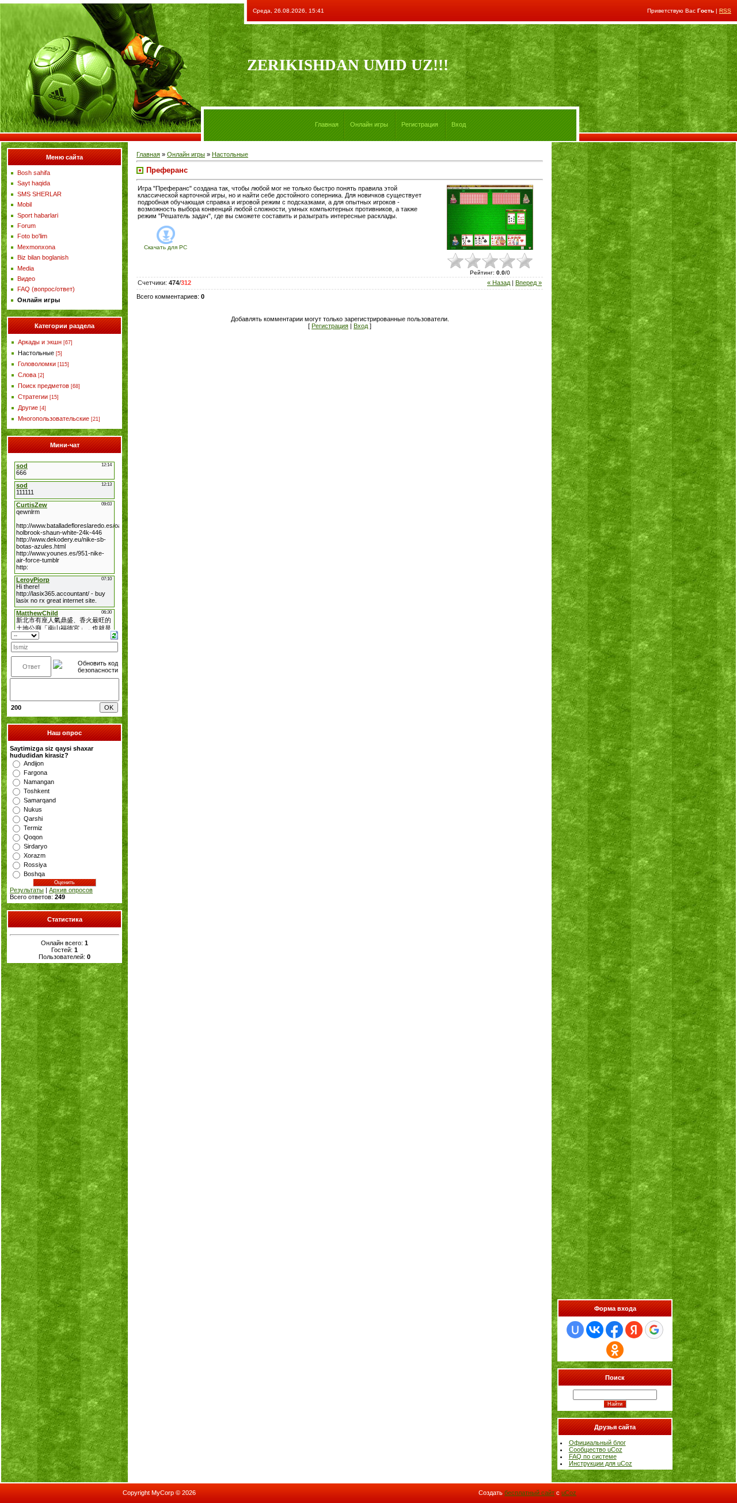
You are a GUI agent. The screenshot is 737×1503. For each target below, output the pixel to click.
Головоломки (37, 363)
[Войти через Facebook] (614, 1329)
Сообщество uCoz (595, 1449)
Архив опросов (71, 889)
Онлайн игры (369, 124)
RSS (725, 10)
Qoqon (33, 837)
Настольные (36, 352)
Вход (458, 124)
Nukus (33, 809)
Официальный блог (597, 1442)
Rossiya (35, 864)
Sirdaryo (35, 846)
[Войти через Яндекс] (634, 1329)
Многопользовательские (53, 418)
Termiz (33, 827)
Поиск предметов (43, 385)
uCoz (568, 1492)
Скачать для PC (165, 247)
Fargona (35, 772)
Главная (327, 124)
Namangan (39, 781)
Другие (28, 407)
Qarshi (33, 818)
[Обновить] (114, 634)
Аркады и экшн (40, 341)
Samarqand (40, 800)
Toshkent (37, 790)
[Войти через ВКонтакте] (594, 1329)
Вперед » (528, 282)
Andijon (34, 763)
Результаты (27, 889)
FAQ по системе (593, 1456)
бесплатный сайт (529, 1492)
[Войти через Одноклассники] (615, 1350)
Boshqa (34, 873)
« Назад (498, 282)
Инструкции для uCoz (600, 1463)
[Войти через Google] (654, 1330)
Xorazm (34, 855)
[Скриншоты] (490, 217)
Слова (27, 374)
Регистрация (419, 124)
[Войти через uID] (575, 1329)
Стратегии (33, 396)
